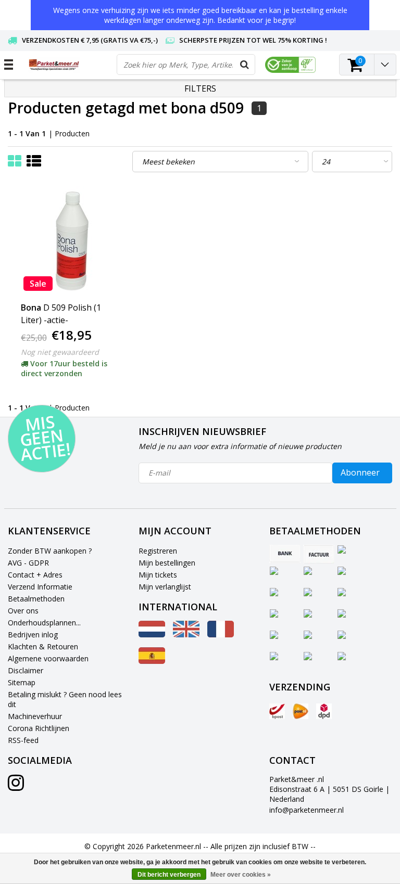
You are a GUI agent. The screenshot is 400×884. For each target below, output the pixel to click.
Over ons (23, 611)
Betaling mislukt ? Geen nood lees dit (65, 699)
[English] (186, 634)
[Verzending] (277, 711)
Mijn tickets (158, 575)
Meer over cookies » (240, 874)
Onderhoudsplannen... (44, 622)
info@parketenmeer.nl (306, 810)
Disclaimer (25, 670)
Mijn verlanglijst (165, 587)
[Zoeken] (244, 64)
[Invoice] (318, 554)
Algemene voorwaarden (48, 658)
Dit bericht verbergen (169, 874)
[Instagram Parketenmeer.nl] (16, 786)
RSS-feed (23, 740)
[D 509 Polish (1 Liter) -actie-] (72, 241)
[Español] (152, 661)
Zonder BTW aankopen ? (50, 551)
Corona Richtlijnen (38, 728)
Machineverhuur (35, 716)
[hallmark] (290, 65)
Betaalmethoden (36, 599)
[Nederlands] (152, 634)
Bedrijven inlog (33, 634)
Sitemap (21, 682)
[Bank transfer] (285, 554)
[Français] (220, 634)
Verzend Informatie (40, 587)
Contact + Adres (35, 575)
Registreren (158, 551)
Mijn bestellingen (167, 563)
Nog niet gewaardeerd (60, 352)
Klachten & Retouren (43, 646)
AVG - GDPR (28, 563)
